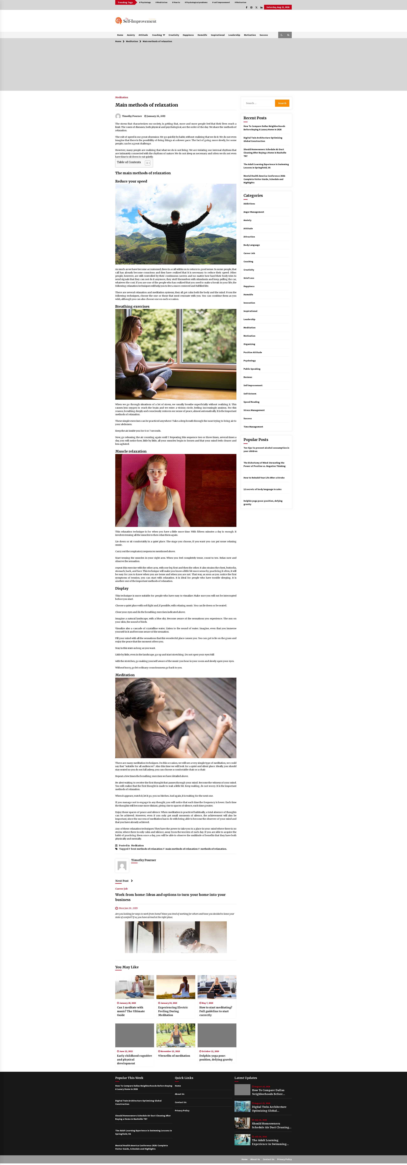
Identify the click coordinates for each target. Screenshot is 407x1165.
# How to (176, 2)
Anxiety (131, 35)
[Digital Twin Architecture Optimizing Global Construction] (242, 1106)
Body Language (252, 245)
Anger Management (254, 211)
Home (120, 35)
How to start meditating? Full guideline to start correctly (215, 1011)
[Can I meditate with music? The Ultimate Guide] (134, 987)
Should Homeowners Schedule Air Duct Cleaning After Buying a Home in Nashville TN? (265, 152)
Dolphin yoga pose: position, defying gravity (216, 1057)
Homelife (202, 35)
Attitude (143, 35)
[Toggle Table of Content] (146, 163)
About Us (179, 1094)
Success (264, 35)
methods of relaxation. (213, 848)
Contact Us (180, 1102)
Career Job (121, 888)
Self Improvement (253, 385)
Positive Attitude (253, 352)
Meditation (121, 97)
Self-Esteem (250, 393)
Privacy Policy (182, 1110)
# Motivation (240, 2)
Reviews (248, 377)
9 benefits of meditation (174, 1055)
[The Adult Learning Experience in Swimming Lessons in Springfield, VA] (242, 1139)
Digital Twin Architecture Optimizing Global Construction (269, 1109)
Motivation (250, 35)
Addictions (249, 203)
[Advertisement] (203, 68)
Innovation (249, 302)
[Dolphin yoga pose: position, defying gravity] (217, 1035)
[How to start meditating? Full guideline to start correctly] (217, 987)
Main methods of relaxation (146, 105)
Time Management (253, 426)
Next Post (122, 880)
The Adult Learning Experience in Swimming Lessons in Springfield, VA (269, 1142)
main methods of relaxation (181, 848)
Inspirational (218, 35)
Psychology (250, 360)
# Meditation (161, 2)
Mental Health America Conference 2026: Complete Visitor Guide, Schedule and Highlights (264, 179)
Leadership (234, 35)
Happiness (188, 35)
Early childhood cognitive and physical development (134, 1059)
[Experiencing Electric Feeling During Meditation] (175, 987)
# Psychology (145, 2)
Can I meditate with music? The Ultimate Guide (131, 1011)
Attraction (249, 236)
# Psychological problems (196, 2)
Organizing (249, 344)
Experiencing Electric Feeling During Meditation (173, 1011)
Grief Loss (249, 278)
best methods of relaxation (146, 848)
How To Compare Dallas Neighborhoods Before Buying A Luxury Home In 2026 (269, 1092)
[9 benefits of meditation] (175, 1035)
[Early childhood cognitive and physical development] (134, 1035)
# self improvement (221, 2)
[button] (281, 35)
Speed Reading (251, 401)
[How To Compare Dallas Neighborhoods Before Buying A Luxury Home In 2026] (242, 1089)
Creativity (174, 35)
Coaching (157, 35)
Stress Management (254, 410)
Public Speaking (252, 368)
